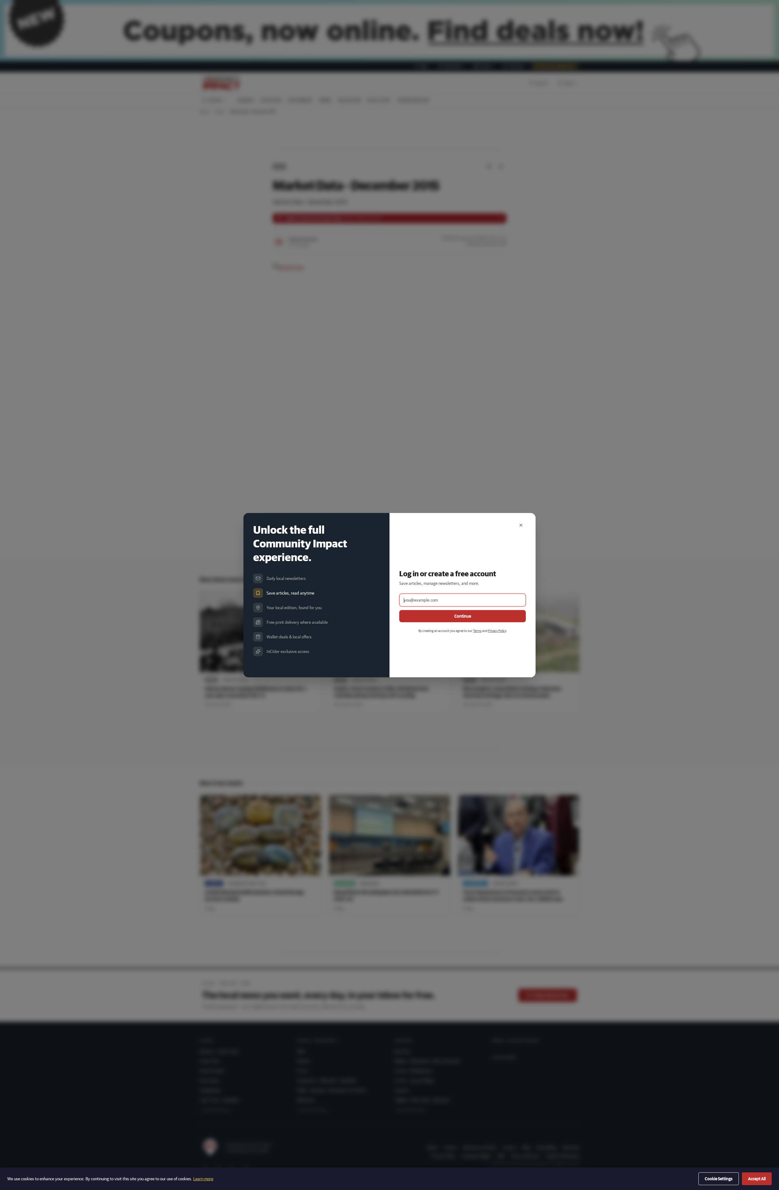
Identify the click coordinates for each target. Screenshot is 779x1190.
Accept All (757, 1178)
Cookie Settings (718, 1178)
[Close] (521, 525)
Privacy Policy (497, 631)
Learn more (203, 1178)
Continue (462, 616)
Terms (477, 631)
